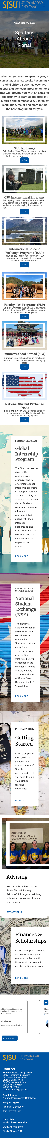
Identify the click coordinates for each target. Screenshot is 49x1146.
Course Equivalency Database (19, 1098)
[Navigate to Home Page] (23, 5)
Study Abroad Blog (13, 1126)
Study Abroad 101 (12, 1131)
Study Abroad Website (15, 1122)
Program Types (11, 1102)
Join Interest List (12, 1111)
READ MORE (21, 556)
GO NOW (20, 800)
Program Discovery (13, 1106)
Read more (9, 1038)
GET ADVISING (14, 912)
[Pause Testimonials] (46, 1002)
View (24, 160)
